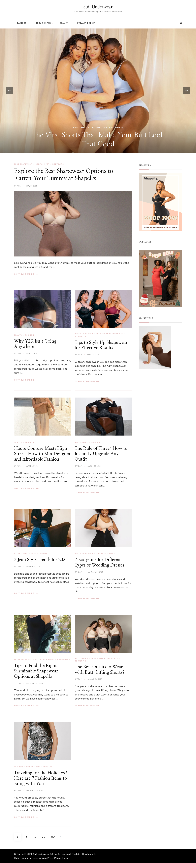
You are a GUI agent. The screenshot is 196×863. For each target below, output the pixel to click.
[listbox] (98, 90)
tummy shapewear (106, 554)
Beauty (64, 23)
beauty (18, 335)
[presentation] (9, 90)
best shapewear (98, 114)
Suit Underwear (98, 7)
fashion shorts (23, 659)
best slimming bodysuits (109, 334)
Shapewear (63, 659)
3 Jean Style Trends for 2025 (41, 560)
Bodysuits (58, 164)
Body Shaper (43, 23)
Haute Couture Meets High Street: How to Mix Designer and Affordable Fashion (42, 453)
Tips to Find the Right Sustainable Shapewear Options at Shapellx (36, 671)
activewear (81, 658)
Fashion (22, 23)
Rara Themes (21, 858)
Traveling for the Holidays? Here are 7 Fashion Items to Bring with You (40, 778)
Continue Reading (24, 274)
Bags (33, 554)
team (19, 186)
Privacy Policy (86, 23)
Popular (47, 767)
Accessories (81, 442)
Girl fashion (33, 767)
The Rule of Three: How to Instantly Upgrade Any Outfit (101, 453)
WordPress (47, 858)
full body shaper (44, 659)
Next (54, 837)
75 (44, 837)
